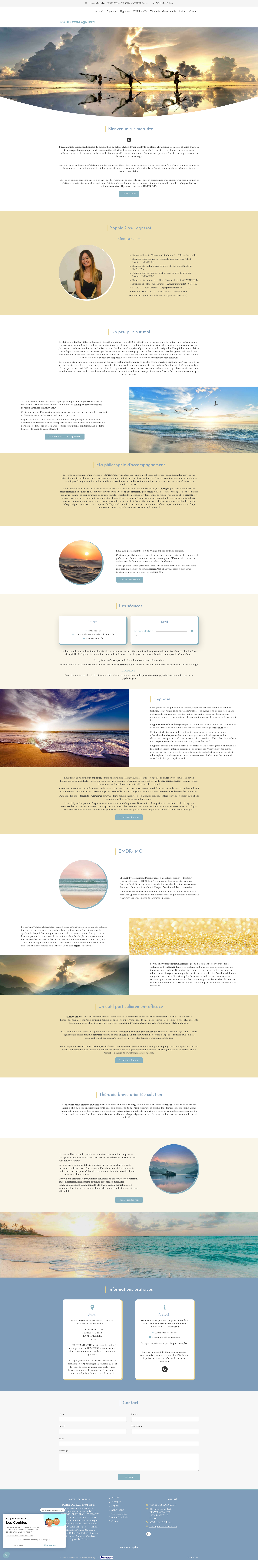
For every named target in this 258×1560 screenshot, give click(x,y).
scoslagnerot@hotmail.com (166, 1337)
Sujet (61, 1438)
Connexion (193, 1557)
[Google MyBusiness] (129, 140)
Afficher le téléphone (164, 3)
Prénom (135, 1414)
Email (62, 1426)
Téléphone (136, 1426)
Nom (61, 1414)
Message (63, 1450)
